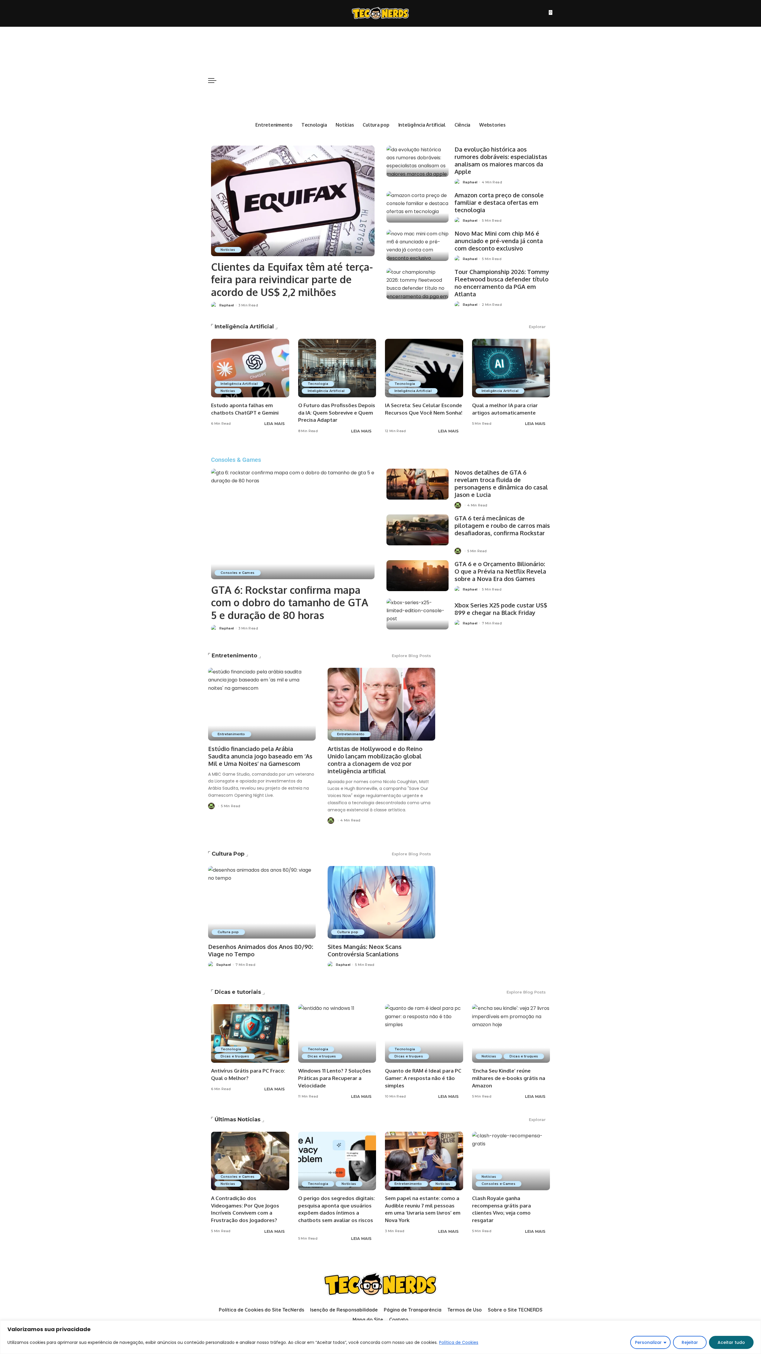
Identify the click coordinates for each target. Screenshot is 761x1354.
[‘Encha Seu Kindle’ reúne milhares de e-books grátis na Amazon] (511, 1033)
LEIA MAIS (274, 423)
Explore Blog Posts (411, 655)
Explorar (537, 326)
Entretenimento (234, 655)
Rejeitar (690, 1342)
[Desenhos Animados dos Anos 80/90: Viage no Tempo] (262, 902)
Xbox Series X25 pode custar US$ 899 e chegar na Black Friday (501, 608)
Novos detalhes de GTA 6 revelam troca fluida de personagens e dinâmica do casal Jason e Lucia (501, 483)
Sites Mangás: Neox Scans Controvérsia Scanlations (365, 950)
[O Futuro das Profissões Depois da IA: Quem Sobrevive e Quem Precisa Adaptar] (337, 368)
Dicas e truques (235, 1056)
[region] (380, 1337)
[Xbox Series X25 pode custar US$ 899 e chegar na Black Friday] (417, 614)
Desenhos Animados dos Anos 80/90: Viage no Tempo (260, 950)
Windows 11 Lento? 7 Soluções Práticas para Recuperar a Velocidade (334, 1078)
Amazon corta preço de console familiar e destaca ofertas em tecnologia (499, 202)
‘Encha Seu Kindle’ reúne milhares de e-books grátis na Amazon (508, 1078)
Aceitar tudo (731, 1342)
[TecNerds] (380, 13)
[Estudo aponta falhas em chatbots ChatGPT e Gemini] (250, 368)
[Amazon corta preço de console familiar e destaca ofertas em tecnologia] (417, 207)
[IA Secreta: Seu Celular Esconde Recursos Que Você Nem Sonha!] (424, 368)
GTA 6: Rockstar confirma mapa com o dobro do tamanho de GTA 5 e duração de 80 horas (289, 602)
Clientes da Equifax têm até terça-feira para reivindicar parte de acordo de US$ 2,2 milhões (292, 279)
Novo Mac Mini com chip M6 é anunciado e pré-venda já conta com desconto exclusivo (499, 240)
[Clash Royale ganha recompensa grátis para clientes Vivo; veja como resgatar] (511, 1161)
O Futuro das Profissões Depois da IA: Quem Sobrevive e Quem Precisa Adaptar (336, 412)
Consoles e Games (238, 573)
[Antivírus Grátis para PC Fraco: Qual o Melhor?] (250, 1033)
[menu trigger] (215, 80)
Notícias (228, 250)
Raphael (226, 305)
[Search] (549, 80)
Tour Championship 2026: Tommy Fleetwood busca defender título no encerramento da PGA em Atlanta (502, 283)
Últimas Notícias (237, 1119)
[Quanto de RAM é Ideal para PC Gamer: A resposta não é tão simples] (424, 1033)
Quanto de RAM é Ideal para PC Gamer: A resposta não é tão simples (423, 1078)
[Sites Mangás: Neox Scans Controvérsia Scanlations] (381, 902)
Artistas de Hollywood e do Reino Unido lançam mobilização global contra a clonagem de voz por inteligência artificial (375, 760)
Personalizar (648, 1342)
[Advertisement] (380, 71)
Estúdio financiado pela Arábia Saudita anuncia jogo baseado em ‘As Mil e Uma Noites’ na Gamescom (260, 756)
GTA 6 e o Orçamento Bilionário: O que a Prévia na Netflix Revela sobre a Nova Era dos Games (500, 571)
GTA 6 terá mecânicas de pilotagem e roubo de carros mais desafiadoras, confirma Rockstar (502, 525)
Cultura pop (228, 932)
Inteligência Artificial (244, 326)
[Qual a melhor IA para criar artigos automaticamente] (511, 368)
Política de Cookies (458, 1342)
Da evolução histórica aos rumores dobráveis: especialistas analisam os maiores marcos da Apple (501, 160)
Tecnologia (318, 384)
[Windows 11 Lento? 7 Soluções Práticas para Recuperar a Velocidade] (337, 1033)
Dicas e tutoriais (238, 992)
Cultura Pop (228, 854)
